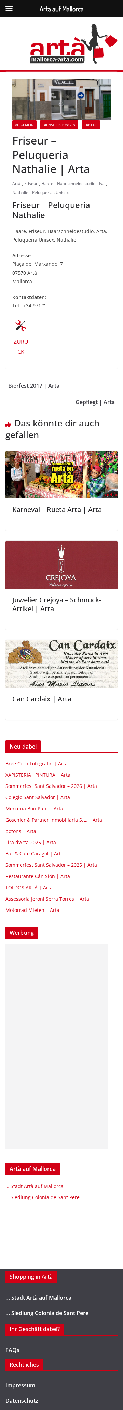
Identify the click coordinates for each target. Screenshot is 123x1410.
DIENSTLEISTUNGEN (59, 124)
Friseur (90, 124)
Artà (16, 184)
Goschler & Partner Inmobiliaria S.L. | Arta (53, 820)
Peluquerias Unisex (50, 192)
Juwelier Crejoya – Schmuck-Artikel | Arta (56, 604)
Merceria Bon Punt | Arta (34, 808)
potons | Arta (20, 831)
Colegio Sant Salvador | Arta (37, 797)
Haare (47, 184)
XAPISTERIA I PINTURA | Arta (37, 774)
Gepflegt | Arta (95, 402)
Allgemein (24, 124)
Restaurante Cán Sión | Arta (37, 876)
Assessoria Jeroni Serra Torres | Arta (47, 898)
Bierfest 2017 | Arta (33, 385)
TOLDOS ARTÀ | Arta (29, 887)
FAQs (12, 1350)
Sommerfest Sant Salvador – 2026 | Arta (51, 786)
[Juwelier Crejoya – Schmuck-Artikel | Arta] (61, 545)
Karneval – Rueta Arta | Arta (57, 509)
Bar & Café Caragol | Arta (34, 853)
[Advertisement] (56, 1046)
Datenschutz (21, 1401)
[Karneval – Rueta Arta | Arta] (61, 456)
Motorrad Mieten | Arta (32, 910)
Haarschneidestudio (76, 184)
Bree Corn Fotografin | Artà (36, 763)
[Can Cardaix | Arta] (61, 644)
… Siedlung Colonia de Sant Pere (42, 1197)
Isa (102, 184)
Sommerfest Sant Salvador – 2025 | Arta (51, 865)
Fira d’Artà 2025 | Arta (30, 842)
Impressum (20, 1385)
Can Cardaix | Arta (41, 698)
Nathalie (20, 192)
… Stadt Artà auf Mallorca (34, 1186)
